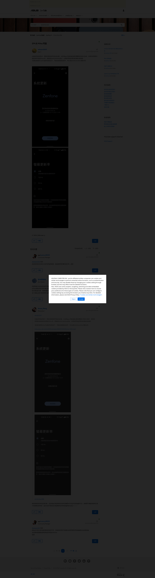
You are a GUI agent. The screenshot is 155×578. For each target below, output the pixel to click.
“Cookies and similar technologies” (91, 295)
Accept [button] (81, 299)
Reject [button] (74, 299)
